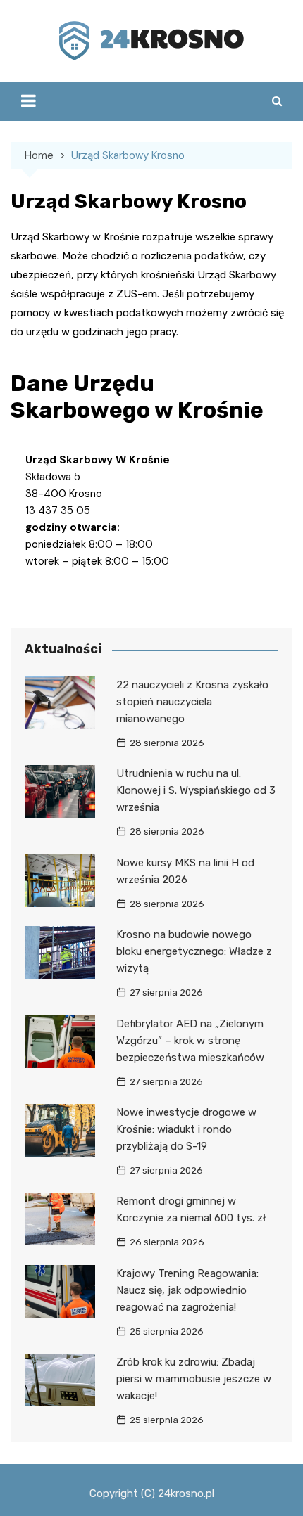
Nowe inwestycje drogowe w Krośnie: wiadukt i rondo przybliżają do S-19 (186, 1129)
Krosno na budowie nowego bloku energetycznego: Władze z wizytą (194, 951)
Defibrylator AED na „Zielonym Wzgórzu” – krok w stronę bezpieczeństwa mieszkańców (190, 1040)
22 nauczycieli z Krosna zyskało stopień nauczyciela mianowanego (192, 702)
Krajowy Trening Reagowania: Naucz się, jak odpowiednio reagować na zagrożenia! (187, 1290)
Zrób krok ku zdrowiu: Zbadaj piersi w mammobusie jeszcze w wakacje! (193, 1379)
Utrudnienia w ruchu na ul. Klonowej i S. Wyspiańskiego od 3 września (196, 790)
